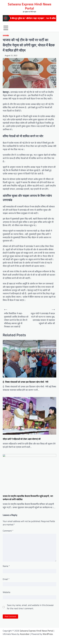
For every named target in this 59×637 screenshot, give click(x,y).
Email (6, 579)
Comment (8, 530)
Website (6, 592)
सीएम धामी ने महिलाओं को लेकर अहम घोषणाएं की (22, 439)
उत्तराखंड (6, 36)
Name (6, 566)
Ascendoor (25, 634)
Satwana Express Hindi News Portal (29, 6)
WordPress (48, 634)
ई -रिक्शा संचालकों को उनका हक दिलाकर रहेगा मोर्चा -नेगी (25, 382)
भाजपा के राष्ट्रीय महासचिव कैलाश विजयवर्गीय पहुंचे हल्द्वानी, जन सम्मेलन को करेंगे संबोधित (28, 498)
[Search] (53, 28)
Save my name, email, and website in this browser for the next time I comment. (30, 606)
